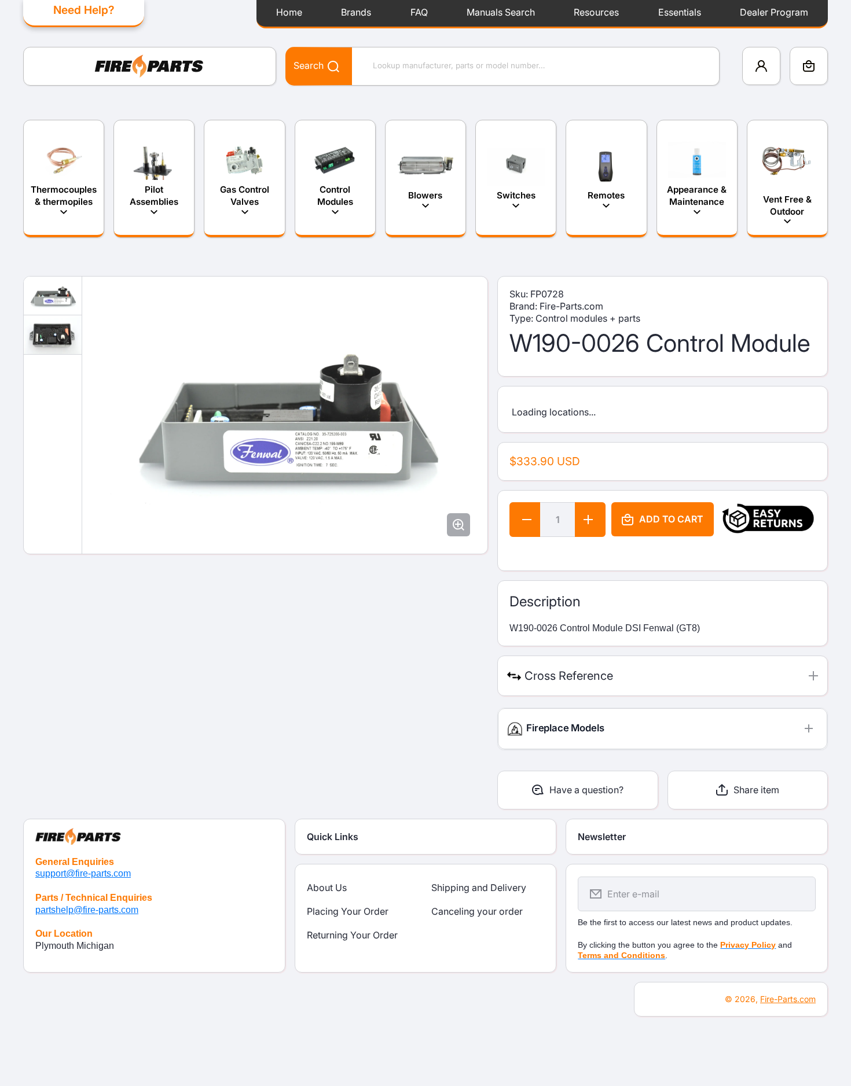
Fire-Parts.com (788, 999)
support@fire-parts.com (83, 873)
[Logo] (149, 66)
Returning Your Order (352, 935)
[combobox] (502, 66)
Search (309, 65)
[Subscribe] (799, 894)
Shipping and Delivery (478, 887)
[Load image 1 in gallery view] (53, 296)
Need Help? (83, 10)
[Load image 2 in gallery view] (53, 335)
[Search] (327, 66)
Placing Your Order (347, 911)
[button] (808, 65)
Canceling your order (477, 911)
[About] (154, 832)
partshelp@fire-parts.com (86, 910)
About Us (327, 887)
